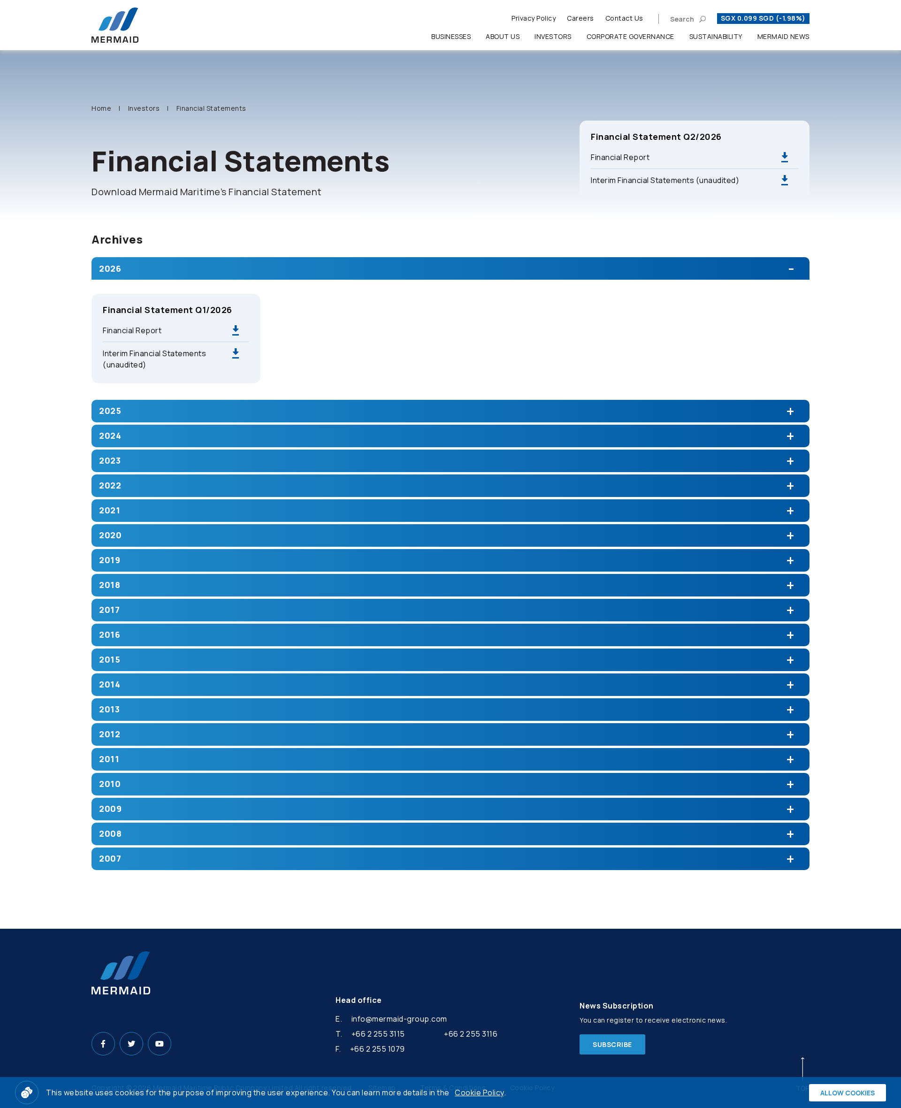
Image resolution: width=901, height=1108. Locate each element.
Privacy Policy (534, 18)
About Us (502, 36)
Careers (580, 18)
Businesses (451, 36)
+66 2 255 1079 (377, 1049)
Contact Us (624, 18)
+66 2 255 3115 (378, 1034)
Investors (553, 36)
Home (101, 108)
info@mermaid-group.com (399, 1019)
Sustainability (715, 36)
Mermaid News (783, 36)
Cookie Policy (479, 1092)
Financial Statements (211, 108)
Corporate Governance (630, 36)
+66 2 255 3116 (470, 1034)
